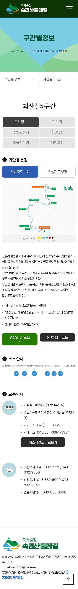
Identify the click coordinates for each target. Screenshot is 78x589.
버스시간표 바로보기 (43, 442)
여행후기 (57, 143)
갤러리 (57, 122)
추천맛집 (57, 132)
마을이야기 (21, 143)
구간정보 (20, 122)
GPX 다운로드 (57, 337)
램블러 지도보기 (20, 339)
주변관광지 (21, 132)
